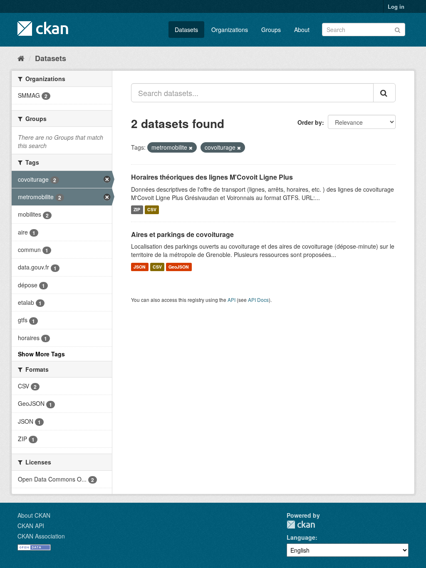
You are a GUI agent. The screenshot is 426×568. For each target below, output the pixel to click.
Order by (309, 122)
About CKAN (33, 515)
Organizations (229, 29)
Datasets (186, 29)
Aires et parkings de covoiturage (182, 234)
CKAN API (30, 525)
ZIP (137, 210)
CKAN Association (41, 536)
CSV (151, 210)
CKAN (301, 524)
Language (301, 537)
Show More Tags (41, 354)
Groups (271, 29)
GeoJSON (178, 267)
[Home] (21, 57)
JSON (140, 267)
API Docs (258, 299)
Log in (396, 6)
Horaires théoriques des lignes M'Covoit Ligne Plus (212, 177)
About (302, 29)
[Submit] (397, 28)
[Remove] (191, 147)
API (231, 299)
